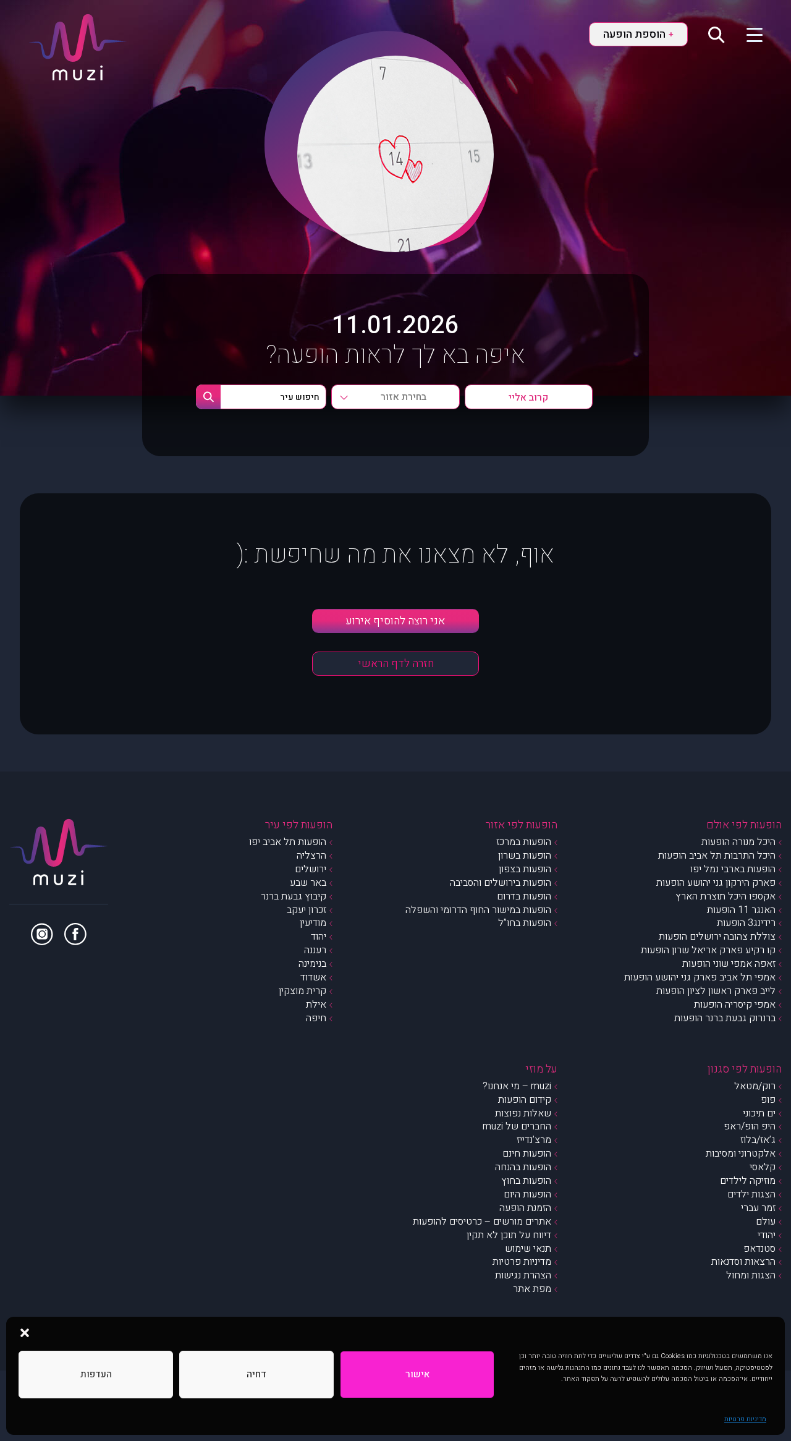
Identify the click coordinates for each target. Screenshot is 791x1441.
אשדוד (313, 977)
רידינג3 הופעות (746, 923)
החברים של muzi (517, 1126)
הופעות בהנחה (523, 1167)
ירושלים (310, 869)
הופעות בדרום (524, 896)
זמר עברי (758, 1208)
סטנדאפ (759, 1248)
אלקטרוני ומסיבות (741, 1153)
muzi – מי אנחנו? (517, 1086)
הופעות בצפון (525, 869)
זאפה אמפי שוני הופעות (729, 963)
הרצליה (311, 855)
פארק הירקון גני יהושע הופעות (716, 882)
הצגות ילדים (751, 1194)
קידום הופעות (524, 1099)
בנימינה (312, 963)
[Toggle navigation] (747, 34)
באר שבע (308, 882)
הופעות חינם (526, 1153)
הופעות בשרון (524, 855)
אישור (417, 1374)
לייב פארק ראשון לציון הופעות (716, 991)
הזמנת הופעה (525, 1208)
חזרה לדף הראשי (396, 663)
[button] (25, 1332)
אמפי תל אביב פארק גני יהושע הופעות (700, 977)
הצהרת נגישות (523, 1275)
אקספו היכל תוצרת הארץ (725, 896)
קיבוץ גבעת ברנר (293, 896)
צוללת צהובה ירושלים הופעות (717, 936)
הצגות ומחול (751, 1275)
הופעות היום (527, 1194)
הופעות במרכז (523, 842)
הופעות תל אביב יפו (287, 842)
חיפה (316, 1018)
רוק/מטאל (755, 1086)
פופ (768, 1099)
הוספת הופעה (638, 34)
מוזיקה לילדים (748, 1180)
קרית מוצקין (302, 991)
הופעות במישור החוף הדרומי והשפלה (478, 910)
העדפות (96, 1374)
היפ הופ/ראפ (750, 1126)
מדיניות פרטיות (745, 1419)
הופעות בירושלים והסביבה (500, 882)
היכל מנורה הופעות (738, 842)
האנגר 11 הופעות (741, 910)
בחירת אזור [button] (403, 396)
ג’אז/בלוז (758, 1140)
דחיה (256, 1374)
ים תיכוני (759, 1113)
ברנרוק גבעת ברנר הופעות (725, 1018)
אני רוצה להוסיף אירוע (395, 621)
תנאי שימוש (528, 1248)
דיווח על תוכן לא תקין (509, 1235)
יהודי (767, 1235)
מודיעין (313, 923)
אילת (316, 1004)
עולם (766, 1221)
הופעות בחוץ (526, 1180)
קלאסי (763, 1167)
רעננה (315, 950)
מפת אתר (532, 1289)
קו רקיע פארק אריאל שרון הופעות (708, 950)
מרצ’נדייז (534, 1140)
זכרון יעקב (306, 910)
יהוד (318, 936)
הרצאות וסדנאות (743, 1261)
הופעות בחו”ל (524, 923)
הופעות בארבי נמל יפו (733, 869)
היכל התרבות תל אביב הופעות (717, 855)
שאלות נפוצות (523, 1113)
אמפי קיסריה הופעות (735, 1004)
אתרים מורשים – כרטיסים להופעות (482, 1221)
